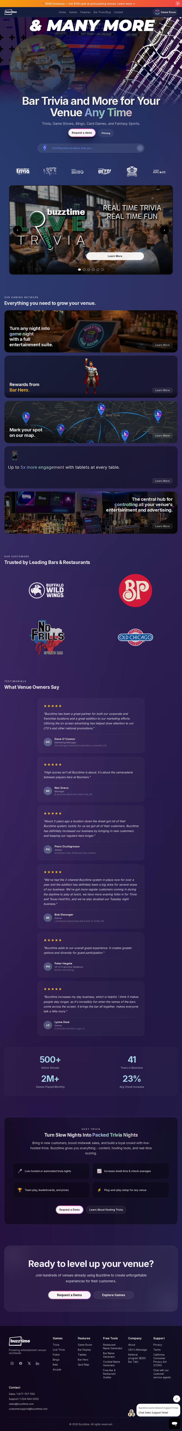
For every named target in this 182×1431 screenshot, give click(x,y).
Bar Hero (83, 1359)
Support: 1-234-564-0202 (24, 1398)
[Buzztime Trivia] (22, 171)
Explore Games (113, 1295)
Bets (55, 1364)
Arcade (57, 1369)
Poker (56, 1354)
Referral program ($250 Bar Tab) (137, 1358)
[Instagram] (12, 1363)
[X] (29, 1363)
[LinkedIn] (37, 1363)
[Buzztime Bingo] (77, 171)
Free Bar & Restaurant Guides (109, 1374)
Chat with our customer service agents (162, 1374)
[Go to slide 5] (98, 270)
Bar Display (84, 1349)
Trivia (56, 1344)
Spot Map (83, 1364)
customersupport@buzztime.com (28, 1408)
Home (62, 12)
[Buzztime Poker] (132, 171)
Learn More (115, 259)
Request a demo (82, 132)
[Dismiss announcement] (178, 3)
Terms (157, 1349)
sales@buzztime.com (21, 1403)
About (131, 1344)
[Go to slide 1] (79, 270)
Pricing (106, 133)
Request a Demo (69, 1209)
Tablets (82, 1354)
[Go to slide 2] (84, 270)
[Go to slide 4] (93, 270)
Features (85, 12)
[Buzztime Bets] (104, 171)
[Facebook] (20, 1363)
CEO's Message (137, 1349)
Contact (118, 12)
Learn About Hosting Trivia (106, 1209)
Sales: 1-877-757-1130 (22, 1393)
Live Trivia (59, 1349)
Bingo (56, 1359)
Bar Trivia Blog (102, 12)
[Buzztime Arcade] (159, 171)
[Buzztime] (11, 12)
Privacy (157, 1344)
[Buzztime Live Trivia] (50, 171)
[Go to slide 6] (102, 270)
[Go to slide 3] (88, 270)
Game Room (168, 12)
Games (73, 12)
